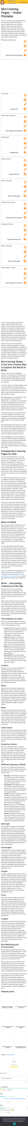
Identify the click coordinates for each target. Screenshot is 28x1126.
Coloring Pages (10, 1054)
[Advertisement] (14, 77)
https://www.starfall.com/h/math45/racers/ (15, 1098)
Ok (14, 1123)
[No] (26, 1121)
